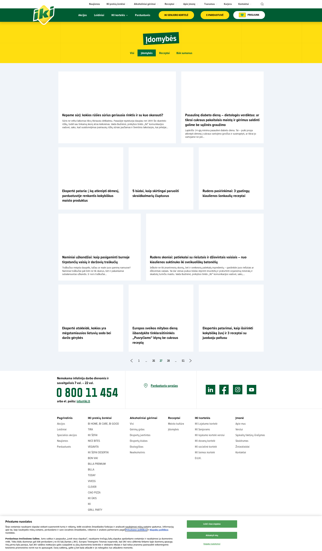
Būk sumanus (184, 53)
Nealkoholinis (137, 452)
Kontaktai (240, 452)
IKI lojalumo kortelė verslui (210, 435)
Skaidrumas (241, 441)
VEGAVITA (93, 446)
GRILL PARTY (95, 510)
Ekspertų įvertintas (140, 435)
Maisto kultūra (176, 423)
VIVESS (92, 481)
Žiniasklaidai (242, 446)
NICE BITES (94, 441)
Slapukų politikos (159, 529)
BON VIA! (93, 458)
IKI (89, 504)
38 (168, 360)
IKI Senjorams (202, 429)
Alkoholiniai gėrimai (143, 418)
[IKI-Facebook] (224, 389)
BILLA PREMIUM (97, 464)
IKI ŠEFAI (92, 435)
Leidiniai (62, 429)
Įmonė (239, 418)
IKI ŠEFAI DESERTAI (98, 452)
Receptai (164, 53)
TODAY (92, 475)
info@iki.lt (83, 401)
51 (183, 360)
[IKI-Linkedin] (210, 389)
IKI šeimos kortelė (205, 452)
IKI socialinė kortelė (206, 446)
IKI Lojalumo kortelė (206, 423)
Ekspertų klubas (139, 441)
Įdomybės (146, 53)
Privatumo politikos (136, 529)
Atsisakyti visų (212, 535)
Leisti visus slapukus (212, 523)
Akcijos (61, 423)
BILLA (91, 469)
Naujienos (62, 441)
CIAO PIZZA (94, 492)
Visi (132, 53)
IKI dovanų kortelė (205, 441)
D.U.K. (198, 458)
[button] (117, 4)
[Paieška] (261, 4)
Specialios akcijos (67, 435)
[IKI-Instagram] (238, 389)
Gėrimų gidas (137, 429)
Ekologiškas (136, 446)
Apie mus (240, 423)
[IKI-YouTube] (251, 389)
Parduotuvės (64, 446)
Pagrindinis (65, 418)
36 (153, 360)
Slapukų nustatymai (211, 543)
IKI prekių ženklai (100, 418)
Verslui (239, 429)
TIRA (90, 429)
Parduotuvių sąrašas (164, 385)
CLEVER (92, 487)
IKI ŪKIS (92, 498)
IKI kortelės (202, 418)
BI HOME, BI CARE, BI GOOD (103, 423)
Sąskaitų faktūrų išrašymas (250, 435)
